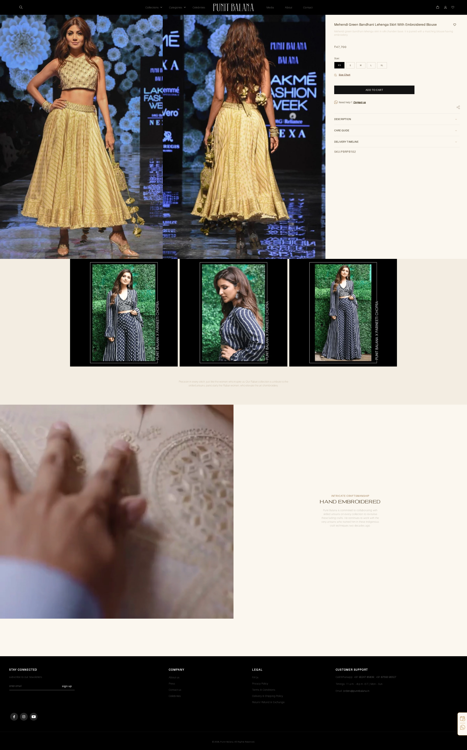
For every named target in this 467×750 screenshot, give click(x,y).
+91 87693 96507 (386, 676)
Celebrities (175, 695)
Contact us (359, 102)
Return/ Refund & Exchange (268, 702)
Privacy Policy (260, 683)
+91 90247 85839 (364, 676)
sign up (67, 686)
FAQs (255, 677)
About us (174, 677)
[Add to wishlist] (453, 24)
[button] (21, 7)
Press (172, 683)
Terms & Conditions (263, 689)
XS (339, 65)
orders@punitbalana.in (356, 690)
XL (382, 65)
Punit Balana (226, 742)
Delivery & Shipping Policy (267, 695)
